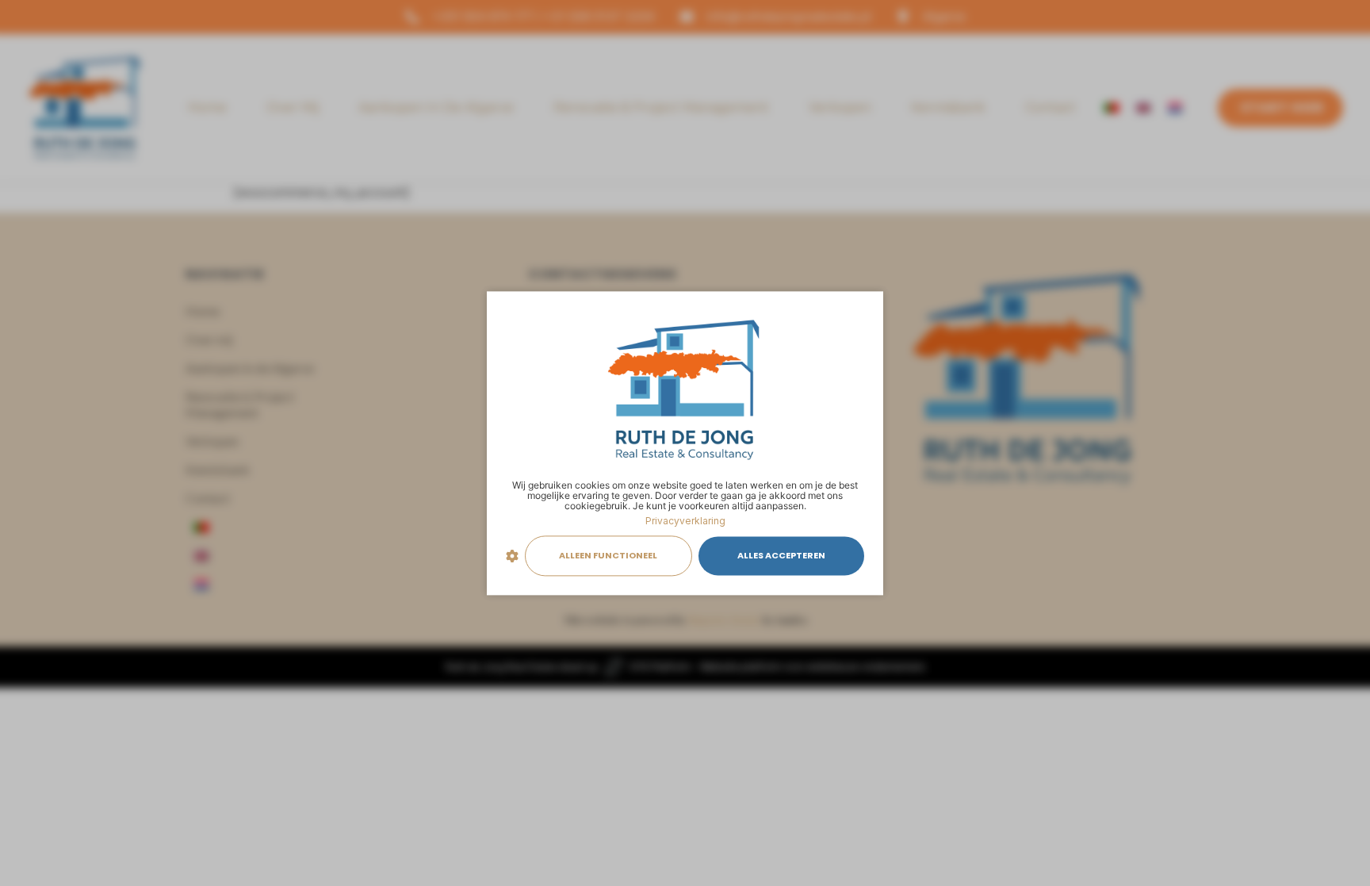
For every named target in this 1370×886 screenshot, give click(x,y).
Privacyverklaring (685, 521)
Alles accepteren (781, 556)
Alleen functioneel (608, 556)
